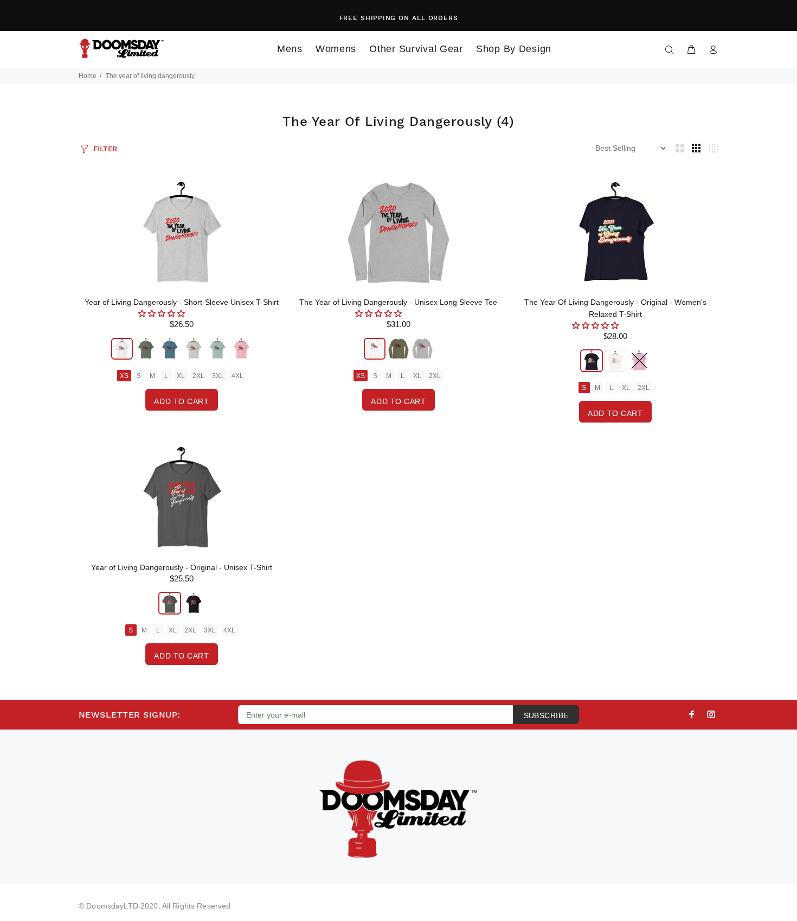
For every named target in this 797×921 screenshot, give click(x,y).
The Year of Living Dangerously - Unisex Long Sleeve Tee (398, 302)
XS (124, 376)
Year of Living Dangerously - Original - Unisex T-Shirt (181, 567)
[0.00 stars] (162, 313)
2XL (198, 376)
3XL (218, 376)
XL (181, 376)
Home (88, 76)
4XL (237, 376)
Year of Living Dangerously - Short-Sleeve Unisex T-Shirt (182, 302)
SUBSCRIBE (546, 715)
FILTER (105, 148)
